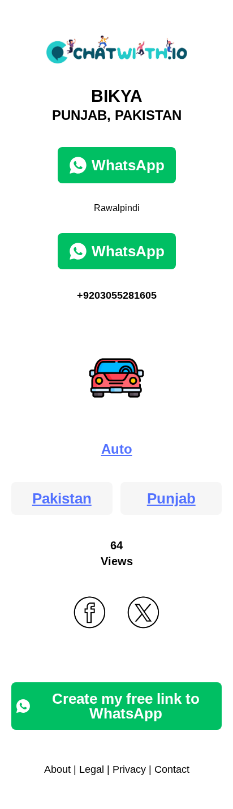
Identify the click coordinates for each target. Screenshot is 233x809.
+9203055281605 (117, 295)
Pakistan (62, 498)
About (57, 769)
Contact (171, 769)
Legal (91, 769)
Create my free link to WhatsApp (126, 706)
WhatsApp (128, 165)
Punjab (171, 498)
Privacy (129, 769)
